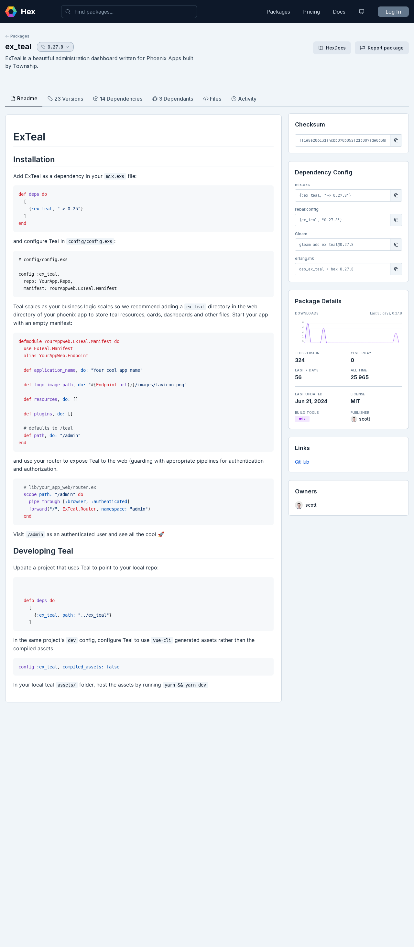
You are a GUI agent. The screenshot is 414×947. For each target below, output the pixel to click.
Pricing (311, 11)
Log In (393, 11)
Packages (278, 11)
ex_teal (18, 46)
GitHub (302, 462)
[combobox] (129, 11)
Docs (339, 11)
